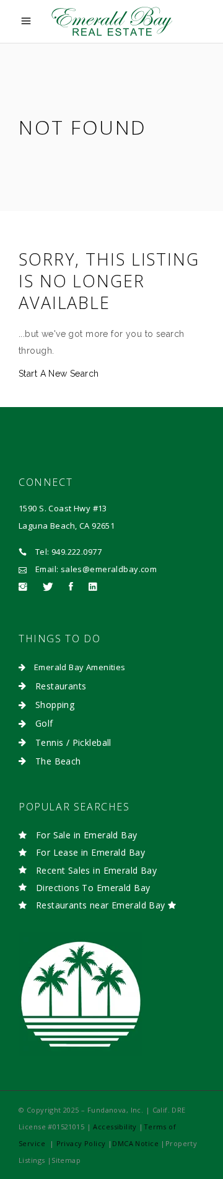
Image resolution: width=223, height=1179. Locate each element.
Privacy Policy (82, 1143)
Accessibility (114, 1126)
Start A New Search (59, 374)
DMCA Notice (135, 1143)
